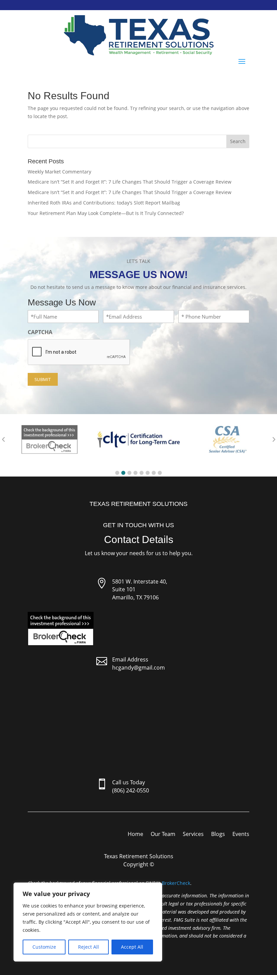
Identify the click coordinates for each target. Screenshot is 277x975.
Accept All (132, 947)
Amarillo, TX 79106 (135, 597)
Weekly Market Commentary (59, 171)
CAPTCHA (40, 332)
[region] (88, 922)
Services (193, 835)
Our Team (163, 835)
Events (240, 835)
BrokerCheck (176, 883)
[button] (117, 473)
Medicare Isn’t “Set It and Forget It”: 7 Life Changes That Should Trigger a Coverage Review (129, 182)
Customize (44, 947)
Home (135, 835)
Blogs (218, 835)
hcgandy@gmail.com (138, 667)
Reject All (88, 947)
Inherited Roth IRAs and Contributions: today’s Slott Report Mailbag (104, 202)
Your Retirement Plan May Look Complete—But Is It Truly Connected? (106, 213)
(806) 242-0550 (130, 790)
